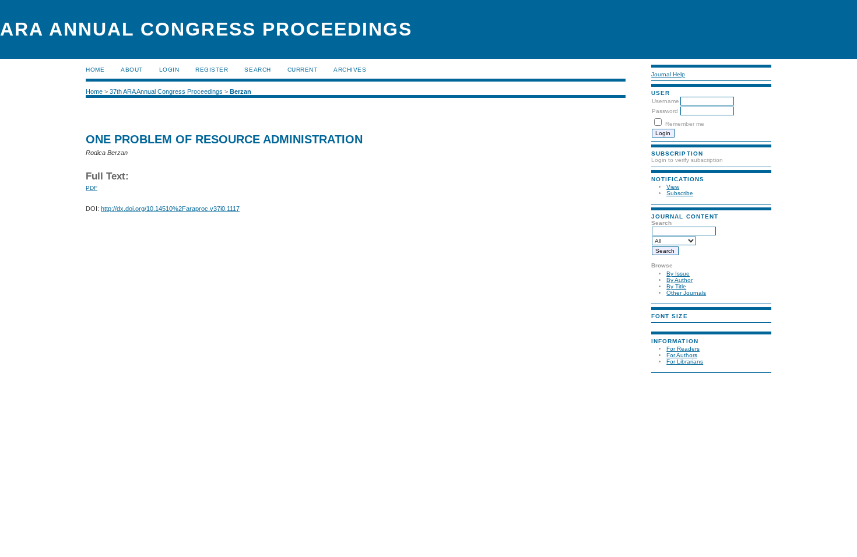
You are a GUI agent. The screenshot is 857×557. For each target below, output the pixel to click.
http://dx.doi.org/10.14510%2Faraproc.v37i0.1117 (170, 208)
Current (302, 69)
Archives (349, 69)
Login (169, 69)
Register (211, 69)
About (132, 69)
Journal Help (668, 74)
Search (257, 69)
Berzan (240, 91)
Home (95, 69)
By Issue (678, 273)
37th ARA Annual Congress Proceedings (166, 91)
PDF (91, 188)
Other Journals (686, 293)
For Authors (681, 355)
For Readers (683, 349)
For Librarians (684, 361)
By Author (679, 280)
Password (665, 111)
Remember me (684, 124)
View (672, 187)
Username (665, 101)
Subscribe (679, 193)
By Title (676, 286)
